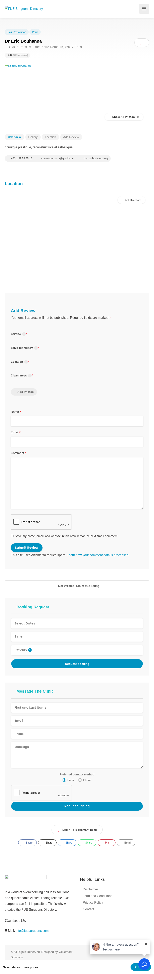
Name (16, 412)
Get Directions (133, 200)
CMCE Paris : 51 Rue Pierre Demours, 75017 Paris (45, 47)
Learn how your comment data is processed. (98, 555)
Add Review (71, 137)
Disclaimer (90, 889)
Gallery (33, 137)
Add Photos (25, 391)
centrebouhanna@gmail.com (57, 158)
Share (28, 842)
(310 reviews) (18, 55)
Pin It (107, 842)
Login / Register (136, 9)
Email (16, 432)
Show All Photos (123, 116)
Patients (22, 650)
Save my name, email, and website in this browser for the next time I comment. (66, 536)
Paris (35, 32)
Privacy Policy (93, 902)
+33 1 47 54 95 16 (21, 158)
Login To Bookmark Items (79, 829)
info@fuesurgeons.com (32, 930)
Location (50, 137)
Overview (14, 137)
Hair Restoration (16, 32)
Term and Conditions (97, 896)
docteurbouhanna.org (95, 158)
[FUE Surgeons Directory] (24, 8)
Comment (18, 453)
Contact (88, 909)
